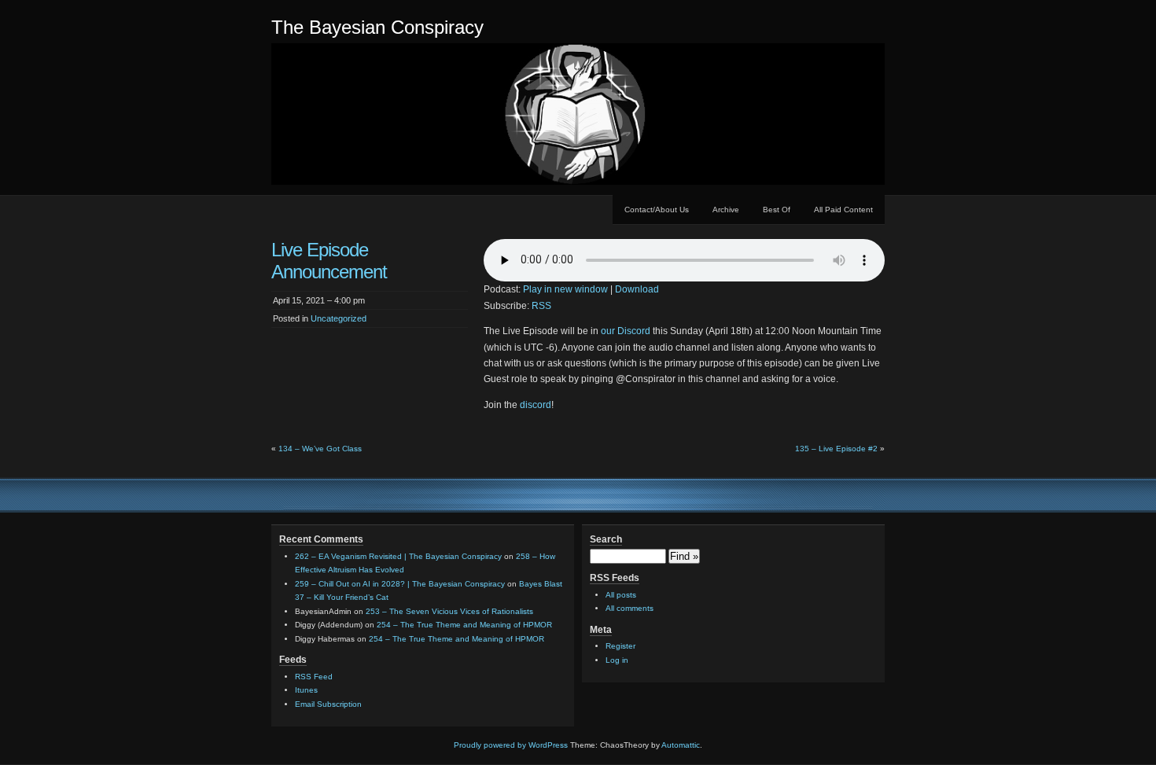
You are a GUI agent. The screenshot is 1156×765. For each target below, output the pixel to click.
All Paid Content (843, 209)
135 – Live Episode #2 (836, 448)
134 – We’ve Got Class (320, 448)
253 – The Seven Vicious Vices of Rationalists (449, 611)
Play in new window (565, 289)
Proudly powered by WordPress (511, 745)
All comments (629, 608)
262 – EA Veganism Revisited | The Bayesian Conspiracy (398, 556)
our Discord (625, 331)
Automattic (680, 745)
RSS (541, 305)
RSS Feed (314, 676)
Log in (617, 660)
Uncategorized (338, 318)
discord (535, 404)
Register (620, 646)
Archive (725, 209)
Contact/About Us (656, 209)
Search (606, 539)
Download (637, 289)
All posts (621, 594)
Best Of (776, 209)
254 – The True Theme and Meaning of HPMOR (464, 624)
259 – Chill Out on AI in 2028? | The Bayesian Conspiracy (400, 583)
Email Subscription (328, 704)
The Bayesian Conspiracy (377, 27)
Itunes (306, 690)
